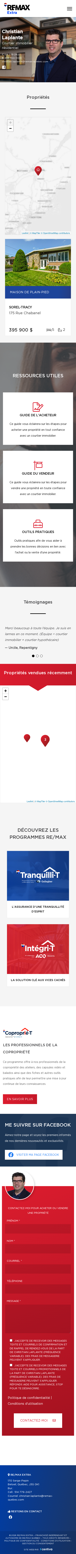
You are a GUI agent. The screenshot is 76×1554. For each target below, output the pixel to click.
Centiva (46, 1549)
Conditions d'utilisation (25, 1403)
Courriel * (14, 1261)
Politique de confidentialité (29, 1397)
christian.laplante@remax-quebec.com (25, 61)
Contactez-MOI (34, 1420)
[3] (45, 746)
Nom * (11, 1241)
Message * (14, 1301)
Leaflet (25, 232)
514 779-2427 (12, 54)
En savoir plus (20, 1099)
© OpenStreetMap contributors (55, 232)
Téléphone (14, 1281)
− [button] (10, 128)
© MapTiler (35, 232)
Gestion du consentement (38, 1544)
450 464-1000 (13, 58)
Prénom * (13, 1221)
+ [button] (10, 122)
